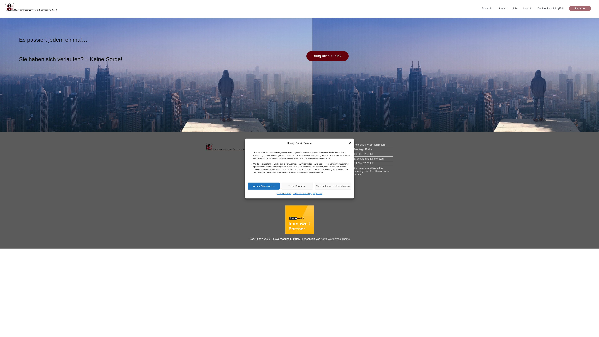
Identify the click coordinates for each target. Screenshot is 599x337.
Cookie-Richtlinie (284, 194)
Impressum (317, 194)
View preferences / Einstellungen (333, 186)
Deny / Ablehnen (297, 186)
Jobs (515, 8)
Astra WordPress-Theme (335, 238)
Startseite (487, 8)
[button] (349, 143)
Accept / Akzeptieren (263, 186)
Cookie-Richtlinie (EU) (551, 8)
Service (502, 8)
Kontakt (527, 8)
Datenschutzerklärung (302, 194)
